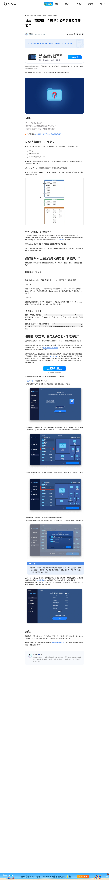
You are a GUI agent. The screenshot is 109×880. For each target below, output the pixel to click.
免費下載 (30, 381)
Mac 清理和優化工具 (57, 643)
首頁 (56, 4)
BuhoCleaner (53, 356)
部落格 (90, 4)
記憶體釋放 (40, 580)
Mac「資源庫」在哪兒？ (34, 123)
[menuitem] (56, 4)
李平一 (31, 33)
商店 (80, 4)
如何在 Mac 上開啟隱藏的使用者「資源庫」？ (41, 126)
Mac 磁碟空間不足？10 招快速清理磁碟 (48, 134)
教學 (31, 15)
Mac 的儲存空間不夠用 (50, 347)
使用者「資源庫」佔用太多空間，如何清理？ (41, 129)
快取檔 (61, 240)
